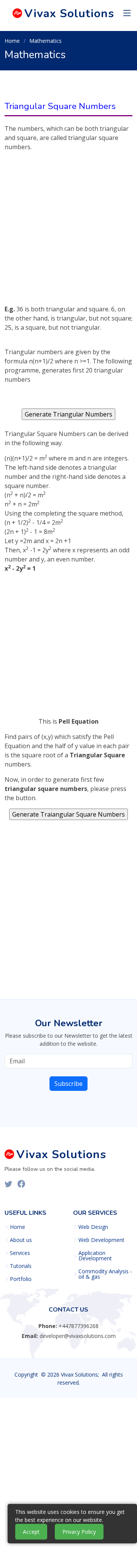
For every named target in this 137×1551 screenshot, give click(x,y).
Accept (31, 1531)
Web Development (101, 1240)
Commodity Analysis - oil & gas (105, 1274)
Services (20, 1253)
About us (21, 1240)
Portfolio (21, 1279)
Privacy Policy (79, 1531)
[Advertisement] (68, 235)
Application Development (95, 1255)
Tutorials (21, 1266)
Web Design (93, 1227)
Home (12, 40)
